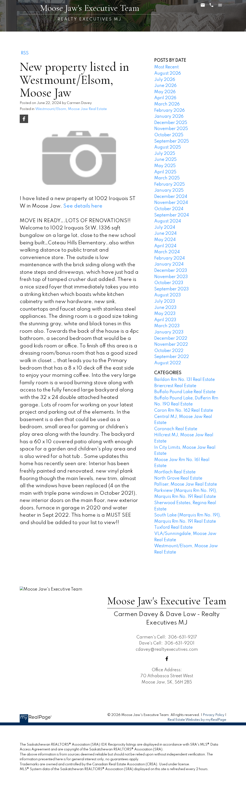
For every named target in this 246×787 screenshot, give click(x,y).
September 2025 (171, 141)
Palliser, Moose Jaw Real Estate (185, 484)
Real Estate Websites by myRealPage (196, 720)
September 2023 (171, 289)
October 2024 (168, 209)
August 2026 (167, 73)
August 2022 (167, 363)
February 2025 (169, 184)
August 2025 (167, 147)
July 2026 (164, 80)
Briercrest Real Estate (175, 386)
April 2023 (165, 320)
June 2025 (165, 159)
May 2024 (165, 240)
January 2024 (169, 264)
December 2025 (170, 123)
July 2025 (164, 153)
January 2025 (169, 190)
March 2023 (167, 326)
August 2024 (167, 221)
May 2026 (165, 92)
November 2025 (171, 129)
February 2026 (169, 110)
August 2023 (167, 295)
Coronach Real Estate (175, 429)
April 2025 (165, 172)
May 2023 (165, 314)
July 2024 (164, 227)
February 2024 (169, 258)
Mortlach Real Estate (175, 472)
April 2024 (165, 246)
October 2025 (168, 135)
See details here (82, 206)
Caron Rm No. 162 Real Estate (183, 410)
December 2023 (170, 270)
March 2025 (167, 178)
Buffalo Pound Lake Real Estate (184, 392)
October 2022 (168, 351)
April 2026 (165, 98)
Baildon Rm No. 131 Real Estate (184, 379)
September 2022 (171, 357)
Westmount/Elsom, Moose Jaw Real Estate (71, 109)
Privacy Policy (213, 715)
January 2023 (169, 332)
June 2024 (165, 233)
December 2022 (170, 338)
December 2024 (170, 197)
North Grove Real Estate (178, 478)
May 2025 (165, 166)
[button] (167, 659)
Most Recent (166, 67)
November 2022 (171, 344)
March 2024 (167, 252)
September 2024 (171, 215)
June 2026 (165, 86)
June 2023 (165, 308)
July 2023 (164, 301)
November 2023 (171, 277)
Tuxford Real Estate (173, 527)
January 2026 (169, 116)
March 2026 (167, 104)
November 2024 (171, 203)
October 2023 (168, 283)
